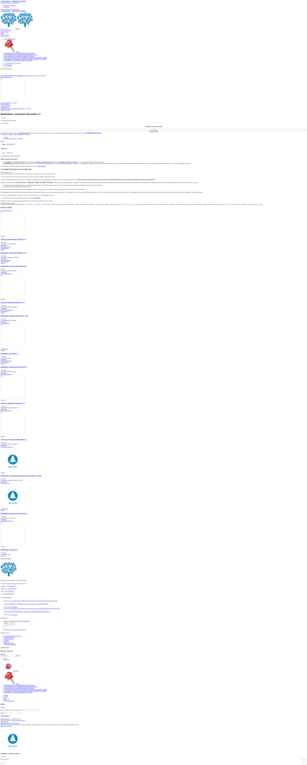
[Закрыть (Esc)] (1, 762)
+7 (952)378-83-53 (5, 1)
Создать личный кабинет (18, 720)
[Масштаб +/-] (6, 762)
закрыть (3, 654)
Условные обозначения (10, 644)
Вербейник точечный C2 (9, 353)
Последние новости (9, 643)
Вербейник (24, 75)
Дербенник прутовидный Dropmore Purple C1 (13, 108)
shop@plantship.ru (9, 594)
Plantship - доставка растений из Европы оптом (17, 621)
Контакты (6, 641)
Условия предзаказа (9, 637)
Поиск (17, 29)
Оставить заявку (154, 131)
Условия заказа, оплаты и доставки (13, 138)
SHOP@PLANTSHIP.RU (19, 1)
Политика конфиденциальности (12, 636)
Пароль (3, 713)
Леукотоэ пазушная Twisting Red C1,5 (14, 439)
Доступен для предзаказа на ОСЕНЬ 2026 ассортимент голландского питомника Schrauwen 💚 (26, 604)
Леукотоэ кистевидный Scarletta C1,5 (13, 239)
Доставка (6, 640)
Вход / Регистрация (9, 701)
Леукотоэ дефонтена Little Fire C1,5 (13, 403)
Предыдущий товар (6, 77)
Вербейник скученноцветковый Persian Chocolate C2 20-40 (21, 476)
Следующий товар (6, 105)
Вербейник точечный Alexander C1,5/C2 (14, 316)
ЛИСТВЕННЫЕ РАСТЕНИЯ (13, 75)
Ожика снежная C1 (6, 103)
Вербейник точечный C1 (9, 550)
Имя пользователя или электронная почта (12, 710)
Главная (3, 75)
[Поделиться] (3, 762)
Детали (6, 137)
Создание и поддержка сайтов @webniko (15, 629)
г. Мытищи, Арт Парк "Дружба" (67, 162)
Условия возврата (8, 638)
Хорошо (9, 726)
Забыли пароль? (5, 719)
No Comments (13, 607)
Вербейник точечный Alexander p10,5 (14, 266)
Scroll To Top (4, 722)
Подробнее (4, 726)
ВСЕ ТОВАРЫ (8, 66)
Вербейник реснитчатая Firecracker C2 (14, 513)
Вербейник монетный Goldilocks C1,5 (13, 253)
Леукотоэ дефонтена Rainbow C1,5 (13, 302)
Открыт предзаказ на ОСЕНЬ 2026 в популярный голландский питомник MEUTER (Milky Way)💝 (27, 611)
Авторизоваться (5, 716)
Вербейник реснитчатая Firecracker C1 (14, 367)
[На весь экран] (4, 762)
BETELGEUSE (11, 144)
